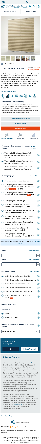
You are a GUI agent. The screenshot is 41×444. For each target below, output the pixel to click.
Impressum (4, 432)
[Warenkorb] (34, 6)
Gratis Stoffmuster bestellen (20, 118)
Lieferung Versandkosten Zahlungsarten (12, 430)
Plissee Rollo (18, 404)
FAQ (26, 426)
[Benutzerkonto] (39, 6)
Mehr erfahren (34, 147)
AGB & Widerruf (5, 426)
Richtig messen (34, 250)
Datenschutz (32, 430)
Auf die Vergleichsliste (8, 91)
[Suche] (30, 6)
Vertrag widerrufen (17, 427)
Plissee (33, 363)
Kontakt (26, 430)
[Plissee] (14, 6)
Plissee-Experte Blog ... (6, 416)
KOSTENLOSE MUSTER (34, 1)
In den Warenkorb (20, 128)
